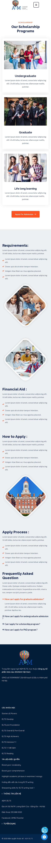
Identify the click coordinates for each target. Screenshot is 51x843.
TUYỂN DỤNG (10, 823)
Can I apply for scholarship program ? (22, 624)
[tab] (25, 599)
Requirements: (15, 245)
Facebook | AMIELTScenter (13, 818)
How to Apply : (14, 436)
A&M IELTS (29, 838)
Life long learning (25, 188)
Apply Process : (15, 532)
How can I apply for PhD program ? (21, 629)
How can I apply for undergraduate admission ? (25, 617)
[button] (26, 214)
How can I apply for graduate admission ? (24, 599)
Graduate (25, 132)
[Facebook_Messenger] (44, 837)
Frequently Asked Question (17, 576)
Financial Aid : (14, 389)
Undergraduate (25, 76)
